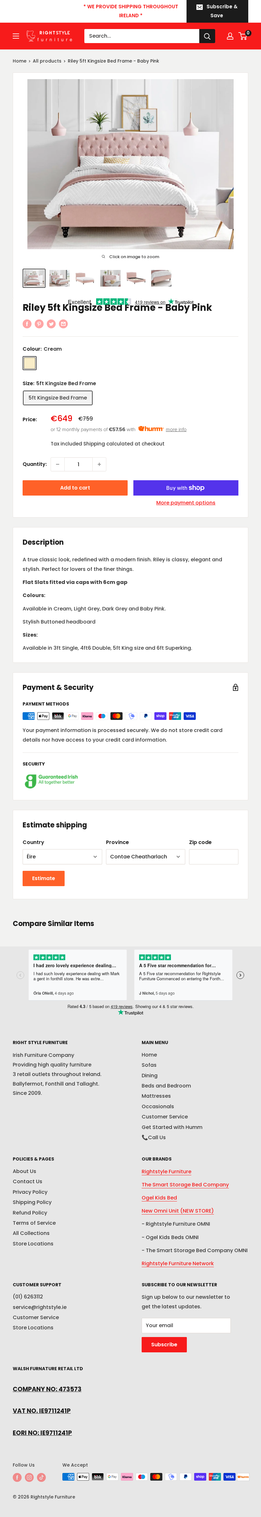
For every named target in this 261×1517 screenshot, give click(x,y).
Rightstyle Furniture (166, 1171)
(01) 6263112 (28, 1296)
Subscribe (164, 1344)
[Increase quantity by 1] (99, 464)
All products (47, 61)
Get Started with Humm (172, 1127)
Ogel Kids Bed (159, 1197)
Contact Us (27, 1181)
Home (19, 61)
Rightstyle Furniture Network (178, 1263)
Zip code (200, 842)
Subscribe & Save (222, 11)
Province (117, 842)
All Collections (31, 1233)
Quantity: (35, 464)
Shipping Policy (32, 1202)
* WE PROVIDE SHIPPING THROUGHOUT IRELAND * (130, 11)
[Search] (207, 36)
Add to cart (75, 487)
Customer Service (165, 1116)
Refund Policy (30, 1212)
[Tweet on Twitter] (51, 324)
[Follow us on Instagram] (29, 1477)
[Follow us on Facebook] (17, 1477)
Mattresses (156, 1096)
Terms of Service (34, 1223)
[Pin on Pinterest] (39, 324)
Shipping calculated (108, 443)
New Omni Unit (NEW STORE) (178, 1210)
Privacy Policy (30, 1192)
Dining (150, 1075)
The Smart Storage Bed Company (185, 1184)
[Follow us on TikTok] (41, 1477)
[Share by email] (63, 324)
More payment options (185, 502)
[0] (243, 36)
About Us (24, 1171)
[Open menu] (16, 36)
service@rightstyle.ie (40, 1307)
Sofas (149, 1065)
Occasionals (158, 1106)
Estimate (43, 878)
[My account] (230, 36)
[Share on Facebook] (27, 324)
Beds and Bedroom (166, 1085)
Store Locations (33, 1243)
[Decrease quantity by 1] (57, 464)
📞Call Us (154, 1137)
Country (33, 842)
